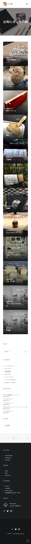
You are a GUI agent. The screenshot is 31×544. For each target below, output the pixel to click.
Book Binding (8, 455)
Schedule (7, 460)
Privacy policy (9, 490)
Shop (6, 470)
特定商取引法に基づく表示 (13, 492)
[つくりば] (15, 4)
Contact (7, 486)
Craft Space (8, 457)
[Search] (15, 351)
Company (7, 488)
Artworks (7, 475)
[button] (27, 4)
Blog (6, 473)
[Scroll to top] (27, 540)
